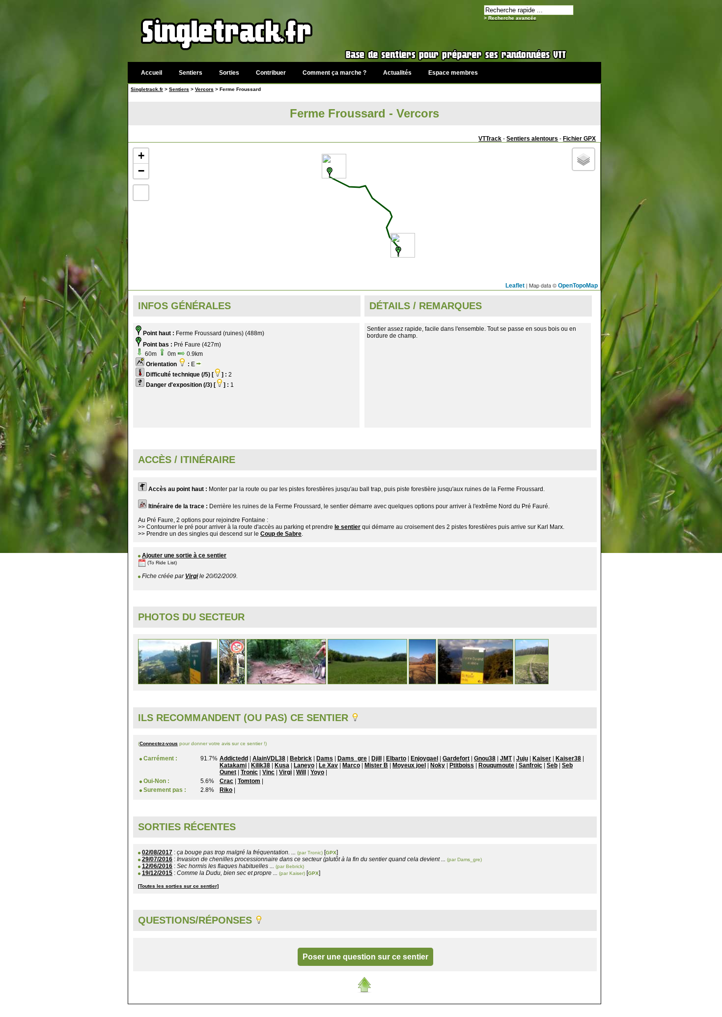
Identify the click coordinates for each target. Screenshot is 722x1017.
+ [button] (141, 155)
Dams (324, 758)
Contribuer (271, 72)
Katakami (233, 765)
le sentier (347, 526)
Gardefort (456, 758)
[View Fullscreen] (141, 192)
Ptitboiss (461, 765)
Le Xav (328, 765)
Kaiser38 (568, 758)
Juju (522, 758)
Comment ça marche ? (334, 72)
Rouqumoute (496, 765)
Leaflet (515, 285)
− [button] (141, 171)
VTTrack (489, 138)
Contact (527, 1009)
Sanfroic (530, 765)
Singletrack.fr (147, 89)
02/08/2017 (157, 852)
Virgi (191, 576)
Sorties (229, 72)
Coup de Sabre (281, 533)
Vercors (204, 89)
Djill (376, 758)
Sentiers (190, 72)
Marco (351, 765)
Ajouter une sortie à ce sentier (184, 555)
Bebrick (301, 758)
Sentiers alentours (532, 138)
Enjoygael (424, 758)
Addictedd (234, 758)
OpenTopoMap (578, 285)
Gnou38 (485, 758)
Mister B (376, 765)
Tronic (249, 772)
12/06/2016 (157, 866)
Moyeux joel (409, 765)
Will (301, 772)
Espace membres (453, 72)
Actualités (397, 72)
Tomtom (249, 781)
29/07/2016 (157, 859)
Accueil (151, 72)
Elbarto (396, 758)
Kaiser (541, 758)
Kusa (282, 765)
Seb (552, 765)
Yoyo (317, 772)
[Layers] (583, 159)
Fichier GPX (579, 138)
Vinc (268, 772)
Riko (226, 789)
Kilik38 (260, 765)
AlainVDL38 (268, 758)
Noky (437, 765)
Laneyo (304, 765)
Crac (226, 781)
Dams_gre (352, 758)
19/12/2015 (157, 873)
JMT (506, 758)
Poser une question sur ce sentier (365, 957)
